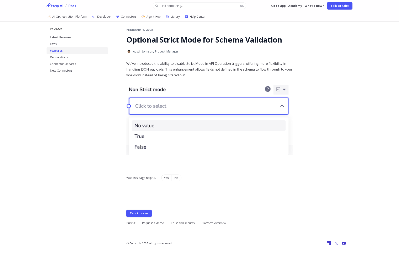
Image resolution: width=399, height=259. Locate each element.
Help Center (198, 16)
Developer (104, 16)
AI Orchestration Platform (69, 16)
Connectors (129, 16)
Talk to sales (339, 6)
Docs (72, 6)
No (176, 178)
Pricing (130, 223)
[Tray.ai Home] (55, 5)
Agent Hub (154, 16)
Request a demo (153, 223)
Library (175, 16)
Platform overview (214, 223)
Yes (166, 178)
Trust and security (183, 223)
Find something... (202, 6)
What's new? (314, 6)
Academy (295, 6)
